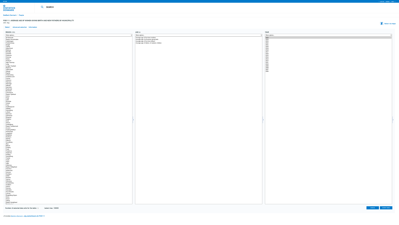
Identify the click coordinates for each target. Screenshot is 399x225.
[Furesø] (69, 78)
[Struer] (69, 199)
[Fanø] (69, 149)
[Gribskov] (69, 80)
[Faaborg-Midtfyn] (69, 130)
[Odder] (69, 176)
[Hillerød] (69, 85)
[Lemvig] (69, 193)
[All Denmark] (69, 38)
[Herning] (69, 188)
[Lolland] (69, 112)
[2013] (328, 59)
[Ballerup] (69, 50)
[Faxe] (69, 105)
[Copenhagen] (69, 41)
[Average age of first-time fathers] (198, 41)
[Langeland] (69, 133)
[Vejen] (69, 162)
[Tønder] (69, 158)
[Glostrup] (69, 57)
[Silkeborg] (69, 181)
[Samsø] (69, 179)
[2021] (328, 45)
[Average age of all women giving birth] (198, 39)
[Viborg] (69, 201)
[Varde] (69, 160)
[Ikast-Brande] (69, 192)
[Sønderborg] (69, 156)
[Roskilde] (69, 101)
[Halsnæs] (69, 82)
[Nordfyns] (69, 137)
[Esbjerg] (69, 147)
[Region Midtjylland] (69, 167)
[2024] (328, 39)
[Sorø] (69, 121)
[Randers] (69, 178)
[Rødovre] (69, 68)
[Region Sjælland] (69, 94)
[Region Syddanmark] (69, 126)
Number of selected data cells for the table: (21, 208)
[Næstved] (69, 114)
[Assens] (69, 128)
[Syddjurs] (69, 185)
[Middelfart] (69, 135)
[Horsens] (69, 172)
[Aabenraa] (69, 165)
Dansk (387, 1)
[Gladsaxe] (69, 55)
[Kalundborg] (69, 110)
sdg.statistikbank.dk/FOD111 (34, 216)
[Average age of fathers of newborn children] (198, 43)
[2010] (328, 64)
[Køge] (69, 98)
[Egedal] (69, 73)
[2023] (328, 41)
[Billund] (69, 146)
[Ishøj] (69, 64)
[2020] (328, 47)
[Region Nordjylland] (69, 202)
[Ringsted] (69, 117)
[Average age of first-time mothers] (198, 38)
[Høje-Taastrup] (69, 62)
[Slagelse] (69, 119)
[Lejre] (69, 100)
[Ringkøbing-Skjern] (69, 195)
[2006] (328, 71)
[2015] (328, 55)
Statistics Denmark (17, 216)
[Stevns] (69, 123)
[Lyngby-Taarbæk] (69, 66)
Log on (382, 1)
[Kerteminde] (69, 131)
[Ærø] (69, 144)
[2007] (328, 70)
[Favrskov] (69, 169)
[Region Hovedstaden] (69, 39)
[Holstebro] (69, 190)
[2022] (328, 43)
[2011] (328, 62)
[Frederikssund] (69, 77)
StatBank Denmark (10, 15)
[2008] (328, 68)
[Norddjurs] (69, 174)
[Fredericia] (69, 151)
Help (392, 1)
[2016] (328, 54)
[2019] (328, 48)
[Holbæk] (69, 108)
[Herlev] (69, 59)
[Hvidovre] (69, 61)
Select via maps (390, 24)
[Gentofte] (69, 54)
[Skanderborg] (69, 183)
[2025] (328, 38)
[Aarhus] (69, 186)
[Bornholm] (69, 91)
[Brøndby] (69, 52)
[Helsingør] (69, 84)
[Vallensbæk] (69, 70)
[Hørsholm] (69, 87)
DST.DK (5, 1)
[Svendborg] (69, 142)
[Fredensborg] (69, 75)
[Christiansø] (69, 93)
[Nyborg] (69, 139)
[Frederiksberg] (69, 43)
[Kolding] (69, 155)
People (21, 15)
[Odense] (69, 140)
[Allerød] (69, 71)
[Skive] (69, 197)
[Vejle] (69, 163)
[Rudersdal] (69, 89)
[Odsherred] (69, 116)
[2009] (328, 66)
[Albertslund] (69, 48)
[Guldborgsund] (69, 107)
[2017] (328, 52)
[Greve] (69, 96)
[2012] (328, 61)
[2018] (328, 50)
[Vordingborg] (69, 124)
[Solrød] (69, 103)
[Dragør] (69, 45)
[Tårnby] (69, 47)
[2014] (328, 57)
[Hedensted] (69, 170)
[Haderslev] (69, 153)
